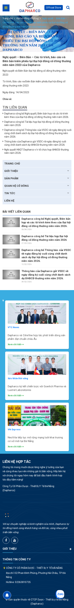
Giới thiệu (11, 171)
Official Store (53, 7)
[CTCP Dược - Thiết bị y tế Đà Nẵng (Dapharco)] (29, 7)
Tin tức (9, 193)
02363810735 (23, 582)
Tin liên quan (15, 107)
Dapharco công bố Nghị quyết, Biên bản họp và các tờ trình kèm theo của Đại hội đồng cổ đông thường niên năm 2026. (46, 222)
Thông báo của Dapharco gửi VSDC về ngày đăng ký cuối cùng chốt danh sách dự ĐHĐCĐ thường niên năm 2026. (46, 275)
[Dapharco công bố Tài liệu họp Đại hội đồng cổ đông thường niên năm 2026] (11, 239)
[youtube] (14, 540)
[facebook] (6, 540)
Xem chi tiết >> (16, 344)
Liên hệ (9, 200)
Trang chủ (12, 163)
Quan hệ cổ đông (16, 185)
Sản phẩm (11, 178)
